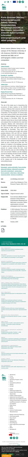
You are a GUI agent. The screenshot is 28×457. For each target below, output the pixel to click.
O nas (11, 376)
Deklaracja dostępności (15, 390)
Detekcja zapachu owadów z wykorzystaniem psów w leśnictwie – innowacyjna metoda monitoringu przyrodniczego (12, 324)
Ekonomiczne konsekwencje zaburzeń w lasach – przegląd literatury (13, 317)
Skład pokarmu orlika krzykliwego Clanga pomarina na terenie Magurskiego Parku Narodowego (12, 278)
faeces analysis (5, 173)
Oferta (11, 381)
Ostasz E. (3, 306)
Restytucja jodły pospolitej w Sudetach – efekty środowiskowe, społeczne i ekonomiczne (11, 333)
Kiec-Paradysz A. (9, 276)
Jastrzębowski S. (7, 365)
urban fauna (13, 173)
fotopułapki (4, 167)
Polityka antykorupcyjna (15, 395)
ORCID (11, 384)
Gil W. (2, 365)
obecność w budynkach (7, 171)
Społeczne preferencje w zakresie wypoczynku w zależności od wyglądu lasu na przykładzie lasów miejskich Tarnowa (14, 263)
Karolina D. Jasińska (7, 75)
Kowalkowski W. (4, 330)
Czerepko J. (3, 358)
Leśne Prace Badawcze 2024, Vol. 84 (13, 244)
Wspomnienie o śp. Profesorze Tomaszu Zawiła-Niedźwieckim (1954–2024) (11, 347)
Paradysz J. (3, 276)
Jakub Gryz (4, 84)
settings (17, 451)
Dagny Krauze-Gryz (6, 92)
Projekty (12, 378)
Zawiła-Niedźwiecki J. (14, 345)
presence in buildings (17, 174)
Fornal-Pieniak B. (9, 261)
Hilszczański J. (4, 254)
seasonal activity (5, 174)
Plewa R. (6, 321)
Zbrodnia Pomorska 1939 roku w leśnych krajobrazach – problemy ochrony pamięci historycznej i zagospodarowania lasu (14, 310)
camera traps (18, 171)
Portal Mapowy (13, 422)
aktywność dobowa (6, 169)
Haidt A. (2, 321)
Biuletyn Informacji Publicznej (17, 414)
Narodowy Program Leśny (16, 379)
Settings (18, 454)
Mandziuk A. (3, 261)
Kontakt (12, 386)
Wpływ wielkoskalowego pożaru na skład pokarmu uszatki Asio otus (13, 294)
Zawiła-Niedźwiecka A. (5, 345)
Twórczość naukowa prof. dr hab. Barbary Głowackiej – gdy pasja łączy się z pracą (13, 354)
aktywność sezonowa (18, 169)
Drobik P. (3, 329)
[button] (14, 2)
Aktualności (12, 374)
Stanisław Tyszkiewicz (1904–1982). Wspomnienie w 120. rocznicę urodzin (13, 367)
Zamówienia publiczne (15, 382)
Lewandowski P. (19, 329)
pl (11, 1)
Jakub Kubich (5, 66)
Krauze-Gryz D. (16, 282)
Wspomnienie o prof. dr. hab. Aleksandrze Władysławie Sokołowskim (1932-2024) (12, 361)
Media (11, 406)
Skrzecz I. (3, 352)
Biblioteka (12, 419)
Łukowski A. (7, 329)
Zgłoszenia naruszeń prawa (16, 397)
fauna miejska (22, 167)
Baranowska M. (13, 329)
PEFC (11, 427)
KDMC (18, 445)
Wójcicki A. (3, 337)
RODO (11, 389)
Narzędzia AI (13, 429)
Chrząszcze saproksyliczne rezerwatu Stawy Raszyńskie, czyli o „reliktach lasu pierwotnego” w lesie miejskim (13, 256)
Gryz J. (11, 282)
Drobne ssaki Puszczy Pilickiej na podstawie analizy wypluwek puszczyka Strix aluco (12, 250)
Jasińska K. (7, 282)
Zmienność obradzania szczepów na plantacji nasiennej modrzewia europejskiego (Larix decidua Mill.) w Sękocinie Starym (13, 271)
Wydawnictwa (13, 421)
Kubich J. (3, 282)
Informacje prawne (14, 416)
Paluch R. (8, 358)
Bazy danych (13, 417)
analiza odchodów (13, 167)
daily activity (20, 173)
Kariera (11, 408)
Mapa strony (13, 405)
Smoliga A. (3, 298)
